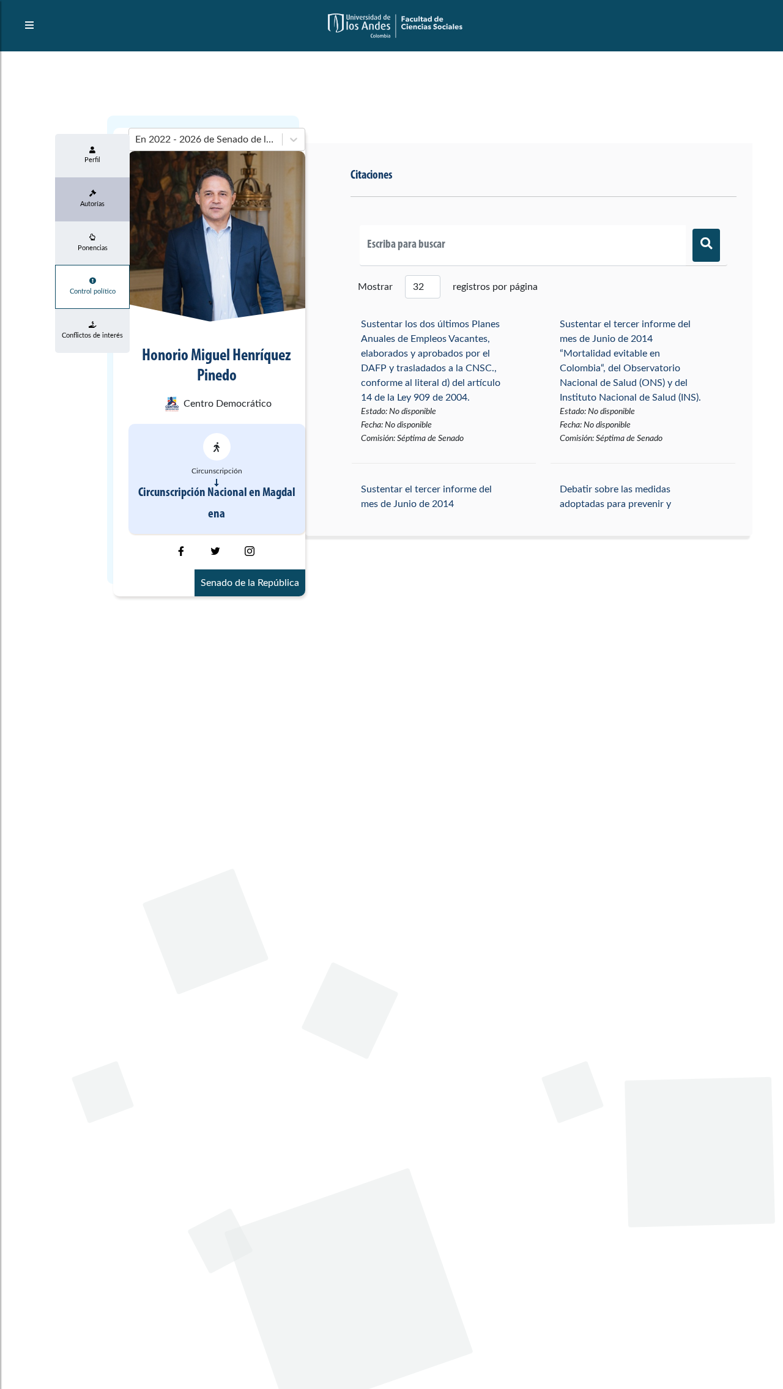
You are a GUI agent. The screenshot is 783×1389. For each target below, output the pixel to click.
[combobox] (136, 139)
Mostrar (375, 287)
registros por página (495, 287)
